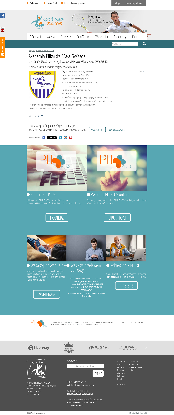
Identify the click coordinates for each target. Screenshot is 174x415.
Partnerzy (66, 36)
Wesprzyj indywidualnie (48, 265)
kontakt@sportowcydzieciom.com (83, 385)
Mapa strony (121, 383)
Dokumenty (120, 36)
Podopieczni (34, 3)
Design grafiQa (143, 413)
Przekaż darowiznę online (74, 3)
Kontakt (136, 36)
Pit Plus (70, 322)
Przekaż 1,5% (52, 3)
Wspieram (47, 294)
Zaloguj (117, 3)
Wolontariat (101, 36)
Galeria (51, 36)
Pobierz (57, 217)
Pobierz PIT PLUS (43, 194)
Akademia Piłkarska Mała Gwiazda (45, 51)
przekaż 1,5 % (97, 129)
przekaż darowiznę (116, 129)
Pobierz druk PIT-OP (125, 265)
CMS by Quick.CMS (134, 413)
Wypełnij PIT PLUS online (110, 194)
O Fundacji (35, 36)
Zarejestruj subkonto (134, 3)
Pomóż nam (83, 36)
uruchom (117, 217)
